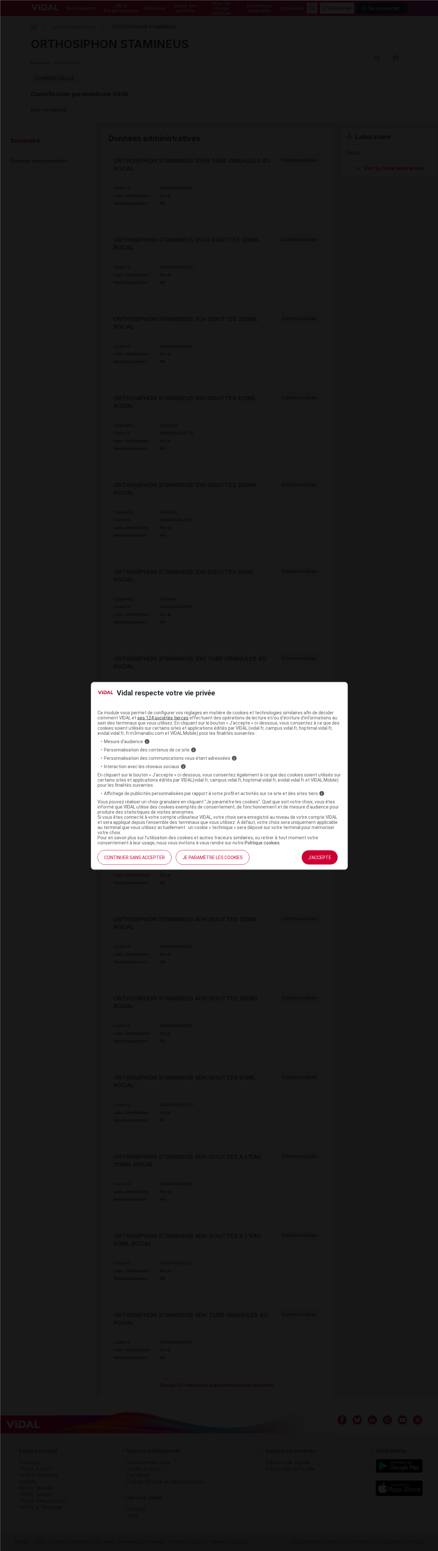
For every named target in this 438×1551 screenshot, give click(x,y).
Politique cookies (262, 842)
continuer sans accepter (134, 857)
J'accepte (319, 857)
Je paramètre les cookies (212, 857)
